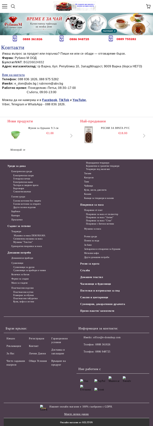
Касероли (89, 177)
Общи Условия (38, 361)
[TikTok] (116, 359)
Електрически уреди (21, 171)
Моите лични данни (76, 414)
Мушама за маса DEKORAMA (29, 235)
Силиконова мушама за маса (28, 238)
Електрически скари (23, 175)
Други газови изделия (24, 207)
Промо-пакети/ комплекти (97, 310)
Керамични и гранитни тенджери (102, 166)
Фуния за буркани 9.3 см (43, 128)
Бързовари (18, 188)
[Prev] (6, 24)
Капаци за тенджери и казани (99, 198)
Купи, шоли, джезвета (95, 190)
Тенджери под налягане (98, 169)
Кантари (15, 215)
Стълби (85, 270)
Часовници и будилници (95, 284)
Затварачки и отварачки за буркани (102, 249)
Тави (86, 181)
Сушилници (17, 263)
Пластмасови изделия (22, 288)
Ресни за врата (89, 263)
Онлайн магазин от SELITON (76, 422)
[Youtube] (108, 359)
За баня (88, 245)
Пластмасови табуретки (25, 298)
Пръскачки (17, 219)
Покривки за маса (92, 204)
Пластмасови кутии (23, 292)
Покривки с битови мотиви (100, 223)
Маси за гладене (19, 283)
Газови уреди (18, 196)
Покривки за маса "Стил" (99, 220)
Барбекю (15, 211)
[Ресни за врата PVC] (88, 134)
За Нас (10, 353)
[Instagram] (100, 359)
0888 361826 (102, 344)
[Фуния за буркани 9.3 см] (15, 134)
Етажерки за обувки (23, 295)
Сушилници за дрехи (24, 267)
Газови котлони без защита (27, 200)
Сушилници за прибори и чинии (29, 270)
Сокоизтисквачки (22, 191)
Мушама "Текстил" (23, 242)
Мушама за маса (92, 228)
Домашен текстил (91, 277)
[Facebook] (83, 359)
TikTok (64, 100)
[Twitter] (91, 359)
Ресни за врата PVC (115, 128)
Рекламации (14, 346)
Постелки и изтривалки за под (100, 290)
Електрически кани (23, 182)
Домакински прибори (22, 258)
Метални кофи (91, 253)
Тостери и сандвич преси (25, 185)
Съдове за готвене (19, 226)
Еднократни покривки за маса (26, 246)
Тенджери (16, 231)
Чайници (88, 185)
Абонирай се (17, 149)
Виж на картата (13, 75)
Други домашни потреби (96, 257)
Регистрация (36, 338)
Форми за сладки (20, 278)
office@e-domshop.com (107, 337)
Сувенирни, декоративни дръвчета (102, 304)
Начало (11, 338)
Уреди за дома (16, 166)
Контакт (34, 346)
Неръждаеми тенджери (97, 162)
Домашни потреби (19, 252)
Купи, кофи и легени (23, 301)
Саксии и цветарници (94, 297)
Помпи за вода (91, 240)
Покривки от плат (93, 210)
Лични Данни (37, 353)
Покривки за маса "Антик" (100, 217)
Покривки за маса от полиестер (102, 214)
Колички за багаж (20, 274)
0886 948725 (102, 351)
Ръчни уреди (90, 236)
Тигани (87, 173)
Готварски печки (21, 178)
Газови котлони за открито (27, 204)
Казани (87, 194)
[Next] (146, 24)
